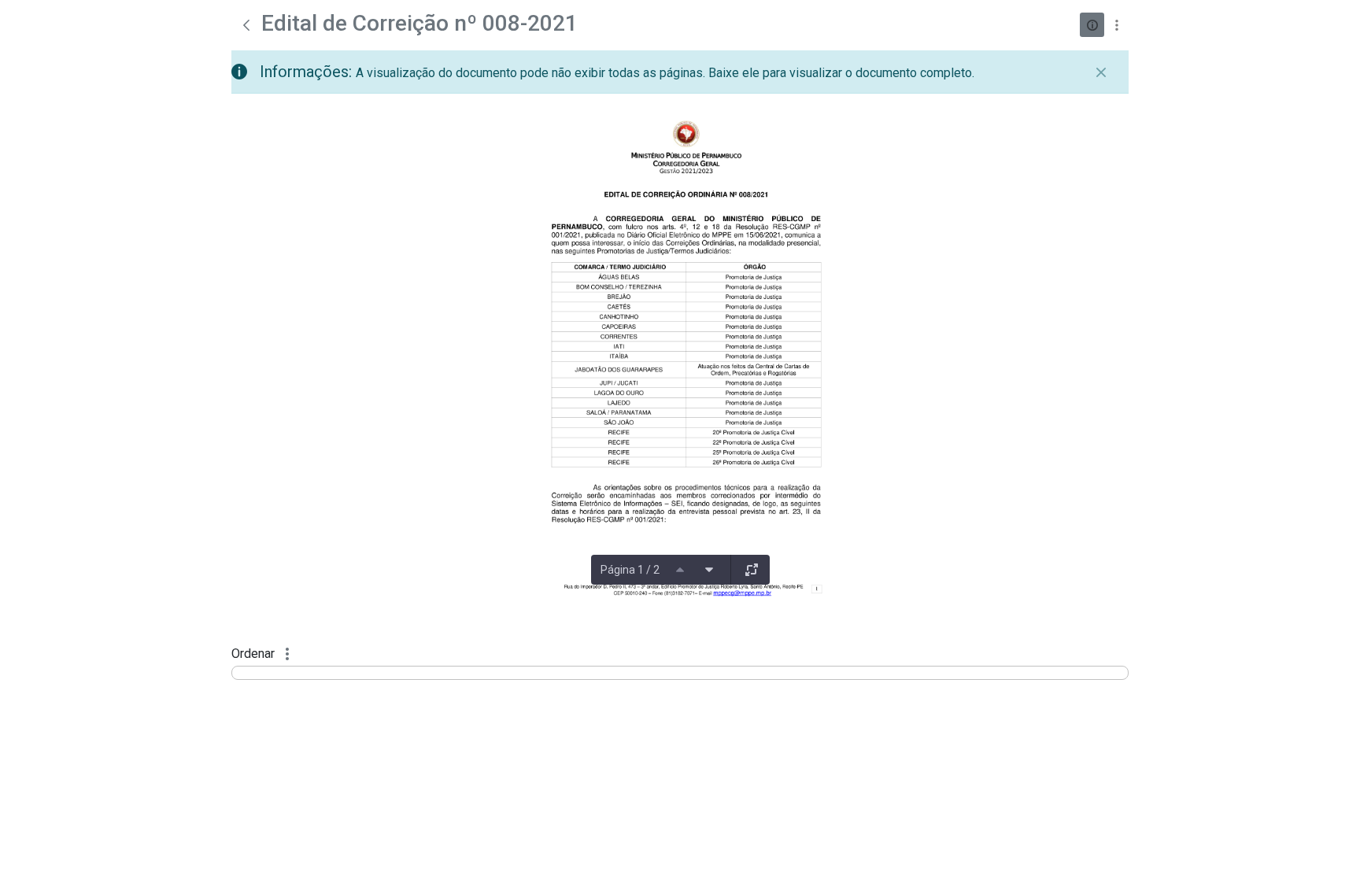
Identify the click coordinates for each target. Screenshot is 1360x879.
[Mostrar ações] (1116, 25)
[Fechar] (1101, 72)
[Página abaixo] (709, 570)
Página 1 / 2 (630, 569)
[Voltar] (246, 25)
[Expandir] (752, 570)
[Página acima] (680, 570)
